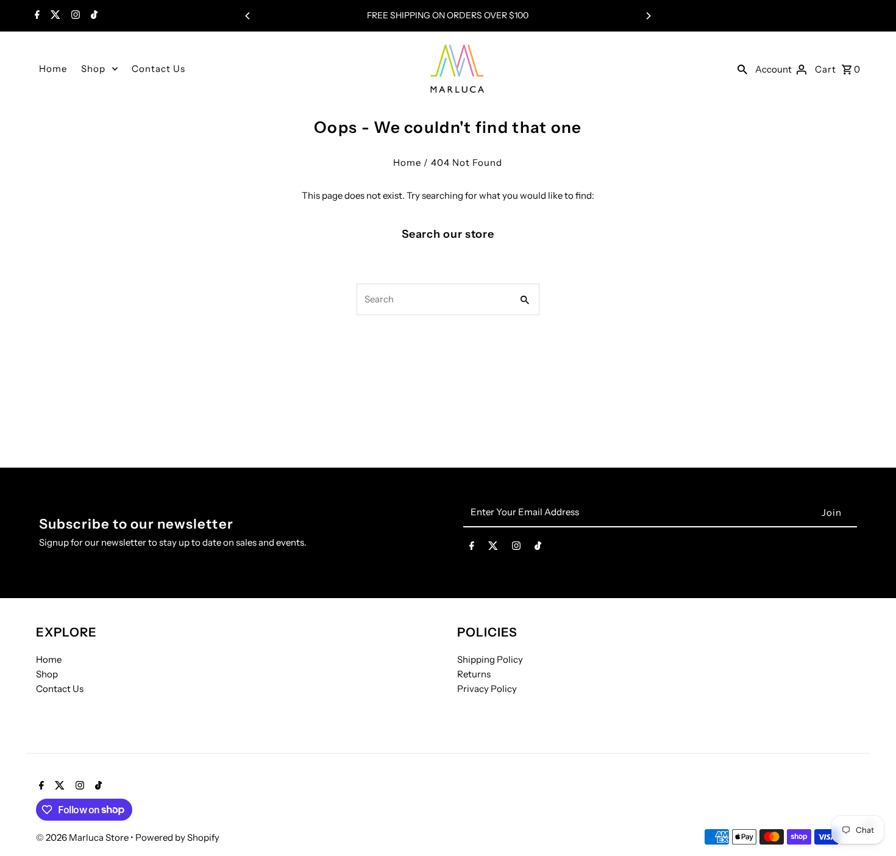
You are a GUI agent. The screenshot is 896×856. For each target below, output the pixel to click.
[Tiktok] (93, 16)
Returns (474, 673)
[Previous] (248, 16)
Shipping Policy (490, 659)
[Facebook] (36, 16)
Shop (93, 68)
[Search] (742, 69)
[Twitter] (54, 16)
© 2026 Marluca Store (83, 837)
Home (53, 68)
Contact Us (158, 68)
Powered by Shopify (177, 837)
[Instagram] (74, 16)
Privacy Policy (487, 688)
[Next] (648, 16)
